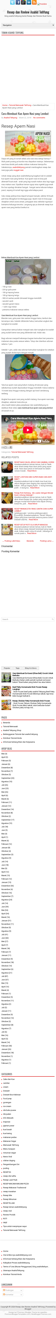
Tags (18, 668)
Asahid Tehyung (10, 118)
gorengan (7, 1102)
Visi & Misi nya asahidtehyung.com (17, 1255)
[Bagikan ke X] (8, 447)
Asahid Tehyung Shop (12, 730)
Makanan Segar (9, 1141)
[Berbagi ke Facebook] (10, 447)
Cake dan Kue (9, 1079)
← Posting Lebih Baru (11, 541)
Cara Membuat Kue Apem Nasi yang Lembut (25, 113)
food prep (7, 1098)
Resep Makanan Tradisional (14, 1188)
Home (4, 105)
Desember (5, 768)
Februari (4, 761)
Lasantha (43, 1312)
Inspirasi (6, 1122)
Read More (31, 471)
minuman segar (9, 1153)
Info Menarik (8, 1118)
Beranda (30, 541)
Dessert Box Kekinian (12, 1095)
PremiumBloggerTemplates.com (17, 1314)
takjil (5, 1222)
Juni (3, 788)
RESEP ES (7, 1172)
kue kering (7, 1133)
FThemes (20, 1312)
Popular (7, 668)
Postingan (9, 1290)
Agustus (4, 781)
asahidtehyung (18, 167)
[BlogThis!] (5, 447)
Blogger (28, 1309)
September (6, 778)
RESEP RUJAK (9, 1203)
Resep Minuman (10, 1199)
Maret (3, 799)
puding (6, 1168)
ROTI (5, 1218)
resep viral (7, 1211)
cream (5, 1087)
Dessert (6, 1091)
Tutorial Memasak (10, 726)
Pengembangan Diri (11, 1164)
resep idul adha (9, 1176)
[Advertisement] (28, 81)
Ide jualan (7, 1114)
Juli (2, 785)
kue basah (7, 1129)
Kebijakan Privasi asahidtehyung (16, 1263)
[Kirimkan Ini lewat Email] (2, 447)
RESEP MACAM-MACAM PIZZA (16, 1184)
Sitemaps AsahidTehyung (13, 1270)
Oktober (4, 774)
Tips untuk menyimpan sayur (15, 1226)
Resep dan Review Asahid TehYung (28, 11)
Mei (2, 754)
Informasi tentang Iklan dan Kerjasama (19, 742)
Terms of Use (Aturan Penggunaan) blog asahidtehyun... (26, 1267)
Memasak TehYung (11, 1145)
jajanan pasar (8, 1126)
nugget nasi (18, 170)
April (3, 757)
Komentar (9, 1294)
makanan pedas (10, 1137)
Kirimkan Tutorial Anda (12, 738)
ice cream (7, 1106)
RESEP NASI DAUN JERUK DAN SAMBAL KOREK (34, 462)
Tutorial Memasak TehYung (20, 105)
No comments (39, 118)
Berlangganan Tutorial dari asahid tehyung (20, 734)
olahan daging (9, 1160)
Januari (4, 764)
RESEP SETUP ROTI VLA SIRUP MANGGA (31, 525)
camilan (6, 1083)
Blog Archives (31, 668)
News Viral (7, 1157)
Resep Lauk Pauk (10, 1180)
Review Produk (9, 1215)
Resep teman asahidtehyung (15, 1207)
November (5, 771)
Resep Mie (7, 1195)
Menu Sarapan (9, 1149)
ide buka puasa (9, 1110)
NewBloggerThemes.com (41, 1314)
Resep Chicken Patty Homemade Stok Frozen (31, 701)
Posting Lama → (47, 541)
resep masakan (9, 1191)
